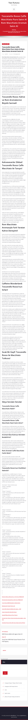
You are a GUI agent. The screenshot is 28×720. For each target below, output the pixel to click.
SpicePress (22, 715)
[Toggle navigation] (14, 9)
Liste (6, 690)
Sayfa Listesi (7, 693)
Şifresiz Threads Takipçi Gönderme (12, 696)
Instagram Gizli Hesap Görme (11, 686)
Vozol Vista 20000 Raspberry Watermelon (11, 603)
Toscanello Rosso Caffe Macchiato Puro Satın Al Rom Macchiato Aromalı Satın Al (14, 32)
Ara (4, 662)
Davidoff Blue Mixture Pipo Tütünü (9, 615)
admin (6, 54)
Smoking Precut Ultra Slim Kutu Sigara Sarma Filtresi (13, 622)
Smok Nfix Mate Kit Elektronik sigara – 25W (11, 609)
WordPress (13, 715)
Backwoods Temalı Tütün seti (8, 606)
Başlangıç (14, 29)
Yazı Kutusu (14, 2)
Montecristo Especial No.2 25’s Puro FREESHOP (12, 599)
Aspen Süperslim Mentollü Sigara (9, 612)
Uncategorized (17, 54)
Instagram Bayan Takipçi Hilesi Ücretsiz (13, 683)
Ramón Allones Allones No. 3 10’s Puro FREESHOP (13, 596)
